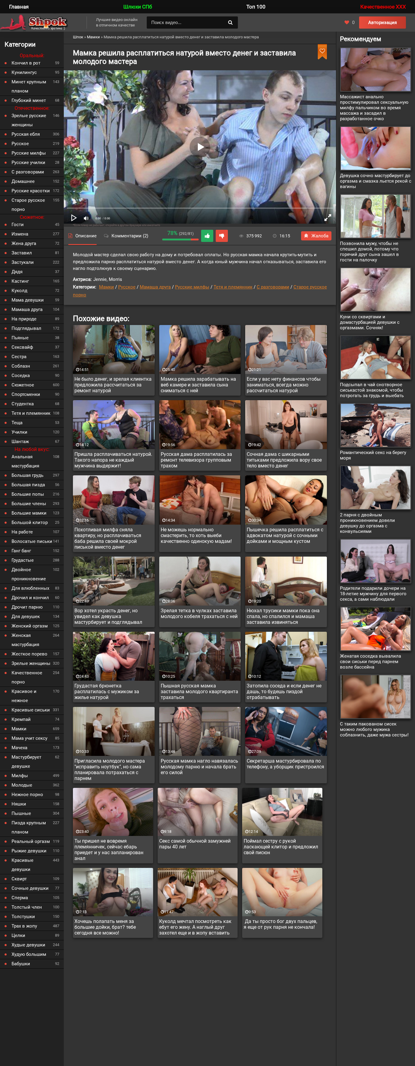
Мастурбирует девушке (26, 761)
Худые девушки (28, 945)
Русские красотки (31, 191)
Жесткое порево (29, 654)
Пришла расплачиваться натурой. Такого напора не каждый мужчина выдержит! (113, 460)
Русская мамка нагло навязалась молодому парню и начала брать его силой (199, 766)
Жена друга (24, 243)
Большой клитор (30, 522)
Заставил (22, 253)
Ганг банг (21, 551)
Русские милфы (192, 287)
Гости (18, 224)
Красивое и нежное (24, 696)
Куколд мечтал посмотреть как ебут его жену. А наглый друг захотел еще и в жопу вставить (195, 927)
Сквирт (19, 879)
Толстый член (27, 907)
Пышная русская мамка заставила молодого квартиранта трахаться (199, 691)
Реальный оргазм (31, 841)
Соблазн (21, 366)
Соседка (21, 375)
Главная (19, 7)
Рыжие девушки (29, 851)
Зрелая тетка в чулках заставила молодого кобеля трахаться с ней (199, 613)
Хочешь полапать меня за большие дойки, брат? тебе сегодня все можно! (105, 927)
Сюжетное (23, 385)
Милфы (20, 775)
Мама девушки (28, 300)
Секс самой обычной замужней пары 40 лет (195, 844)
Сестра (19, 356)
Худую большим (29, 954)
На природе (24, 319)
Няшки (19, 804)
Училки (19, 432)
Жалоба (319, 236)
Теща (17, 422)
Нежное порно (27, 794)
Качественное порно (27, 677)
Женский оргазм (30, 626)
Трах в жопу (24, 926)
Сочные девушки (30, 888)
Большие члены (29, 503)
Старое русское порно (28, 204)
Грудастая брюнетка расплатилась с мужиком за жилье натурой (106, 691)
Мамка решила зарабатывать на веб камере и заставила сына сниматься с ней (198, 384)
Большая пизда (28, 485)
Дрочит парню (27, 607)
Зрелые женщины (31, 663)
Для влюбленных (30, 588)
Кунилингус (24, 72)
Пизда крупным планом (29, 827)
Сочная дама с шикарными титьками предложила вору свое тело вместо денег (284, 460)
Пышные (21, 813)
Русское (126, 287)
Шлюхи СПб (137, 7)
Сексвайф (22, 347)
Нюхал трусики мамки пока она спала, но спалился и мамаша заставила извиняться (283, 616)
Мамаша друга (155, 287)
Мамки (106, 287)
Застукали (23, 262)
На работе (22, 532)
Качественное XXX (383, 7)
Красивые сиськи (31, 710)
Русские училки (28, 162)
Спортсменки (26, 394)
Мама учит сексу (29, 738)
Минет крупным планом (29, 86)
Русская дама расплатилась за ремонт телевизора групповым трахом (196, 460)
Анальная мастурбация (25, 461)
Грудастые (23, 560)
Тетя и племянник (233, 287)
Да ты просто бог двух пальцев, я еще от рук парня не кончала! (280, 924)
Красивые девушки (22, 865)
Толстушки (23, 916)
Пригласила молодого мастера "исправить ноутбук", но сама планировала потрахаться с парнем (109, 769)
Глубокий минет (29, 100)
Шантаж (20, 441)
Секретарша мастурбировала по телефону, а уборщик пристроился (285, 764)
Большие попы (28, 494)
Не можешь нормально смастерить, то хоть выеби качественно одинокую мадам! (196, 535)
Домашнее (23, 181)
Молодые (22, 785)
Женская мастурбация (25, 640)
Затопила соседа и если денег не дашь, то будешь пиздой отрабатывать (284, 691)
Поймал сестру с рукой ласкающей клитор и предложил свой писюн (281, 846)
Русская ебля (26, 134)
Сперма (20, 897)
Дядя (17, 271)
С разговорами (273, 287)
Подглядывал (26, 328)
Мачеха (19, 747)
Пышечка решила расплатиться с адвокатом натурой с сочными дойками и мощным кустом (285, 535)
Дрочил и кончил (30, 597)
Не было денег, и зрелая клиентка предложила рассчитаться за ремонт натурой (113, 384)
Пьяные (20, 338)
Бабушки (21, 963)
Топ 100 (256, 7)
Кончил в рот (26, 63)
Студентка (23, 404)
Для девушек (26, 616)
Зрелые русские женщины (29, 120)
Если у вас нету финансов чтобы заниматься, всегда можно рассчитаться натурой (284, 384)
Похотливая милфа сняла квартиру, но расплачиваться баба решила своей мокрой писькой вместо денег (107, 538)
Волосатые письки (32, 541)
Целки (18, 935)
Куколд (19, 290)
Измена (20, 234)
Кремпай (21, 719)
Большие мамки (29, 513)
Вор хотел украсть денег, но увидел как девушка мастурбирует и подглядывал (108, 616)
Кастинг (20, 281)
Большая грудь (27, 475)
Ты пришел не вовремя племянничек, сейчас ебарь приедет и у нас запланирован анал (108, 849)
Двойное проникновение (29, 574)
